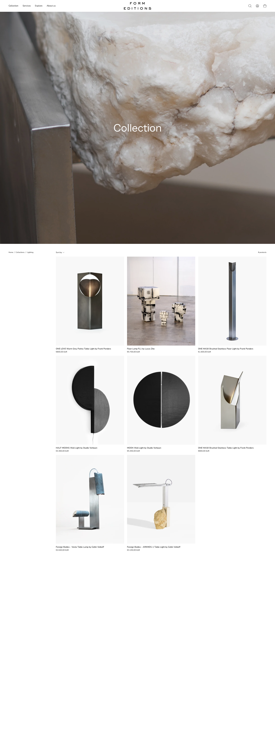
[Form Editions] (137, 6)
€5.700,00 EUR (133, 352)
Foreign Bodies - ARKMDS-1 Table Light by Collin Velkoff (153, 547)
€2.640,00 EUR (62, 550)
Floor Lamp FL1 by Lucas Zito (141, 349)
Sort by (59, 252)
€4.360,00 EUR (62, 451)
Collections (20, 252)
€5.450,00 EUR (133, 451)
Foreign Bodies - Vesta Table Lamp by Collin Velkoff (80, 547)
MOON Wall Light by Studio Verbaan (144, 448)
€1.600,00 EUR (204, 352)
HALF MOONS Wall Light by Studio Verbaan (76, 448)
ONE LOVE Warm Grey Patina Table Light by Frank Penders (83, 349)
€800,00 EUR (61, 352)
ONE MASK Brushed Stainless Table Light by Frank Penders (226, 448)
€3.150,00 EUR (133, 550)
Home (11, 252)
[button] (26, 6)
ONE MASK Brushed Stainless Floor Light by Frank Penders (225, 349)
